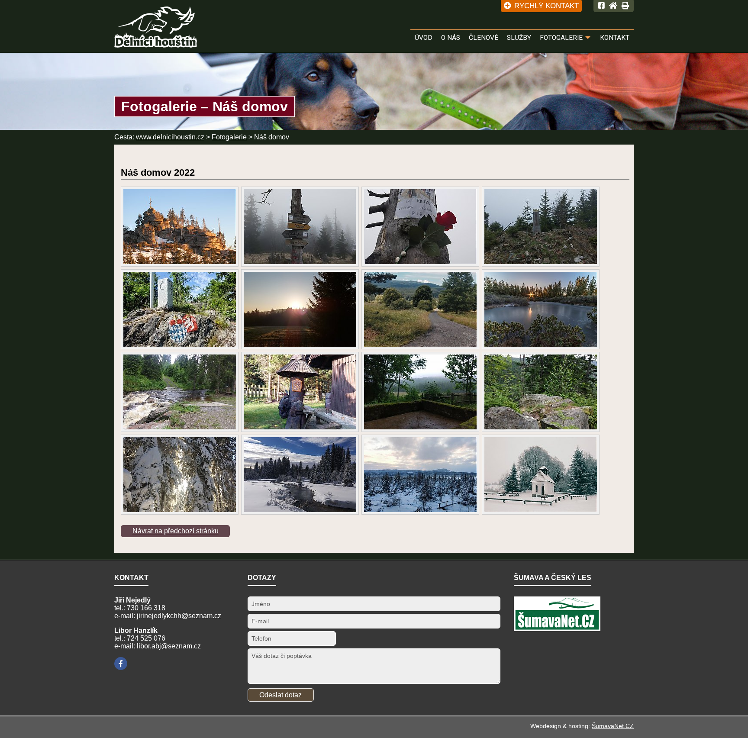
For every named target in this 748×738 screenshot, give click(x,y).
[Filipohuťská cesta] (179, 474)
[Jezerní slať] (420, 474)
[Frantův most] (179, 391)
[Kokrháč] (179, 309)
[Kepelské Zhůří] (540, 474)
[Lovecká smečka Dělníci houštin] (155, 42)
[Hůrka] (420, 391)
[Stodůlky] (420, 309)
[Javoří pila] (300, 474)
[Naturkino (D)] (300, 226)
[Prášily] (300, 309)
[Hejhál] (300, 391)
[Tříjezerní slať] (540, 309)
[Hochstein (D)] (179, 226)
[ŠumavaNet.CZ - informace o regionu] (557, 628)
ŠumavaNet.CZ (613, 725)
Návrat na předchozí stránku (175, 531)
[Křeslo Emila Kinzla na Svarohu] (540, 226)
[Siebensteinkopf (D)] (540, 391)
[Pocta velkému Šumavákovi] (420, 226)
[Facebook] (120, 663)
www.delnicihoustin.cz (170, 137)
